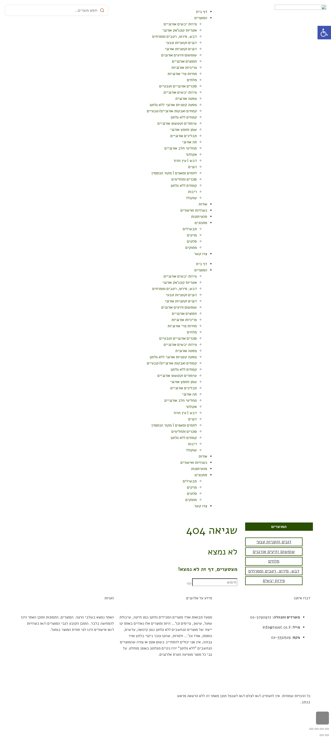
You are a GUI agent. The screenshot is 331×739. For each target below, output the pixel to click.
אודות (203, 204)
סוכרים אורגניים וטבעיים (178, 86)
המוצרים (200, 17)
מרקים (192, 235)
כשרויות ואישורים (193, 210)
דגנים (192, 166)
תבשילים (190, 229)
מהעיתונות (199, 216)
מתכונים (201, 222)
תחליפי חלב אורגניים (180, 148)
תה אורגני (189, 142)
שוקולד (191, 197)
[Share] (322, 729)
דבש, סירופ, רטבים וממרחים (174, 36)
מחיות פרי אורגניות (182, 73)
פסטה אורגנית (186, 98)
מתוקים (191, 247)
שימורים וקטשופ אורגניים (177, 123)
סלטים (192, 241)
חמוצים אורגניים (184, 61)
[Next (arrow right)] (322, 735)
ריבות (192, 191)
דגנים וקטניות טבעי (181, 42)
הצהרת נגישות (299, 676)
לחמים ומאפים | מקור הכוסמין (174, 173)
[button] (324, 32)
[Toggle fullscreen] (316, 729)
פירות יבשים (274, 581)
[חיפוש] (189, 583)
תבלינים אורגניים (183, 135)
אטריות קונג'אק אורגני (179, 30)
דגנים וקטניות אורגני (181, 48)
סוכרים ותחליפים (184, 179)
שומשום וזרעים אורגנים (179, 55)
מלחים (192, 80)
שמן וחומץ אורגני (183, 129)
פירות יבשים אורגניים (180, 24)
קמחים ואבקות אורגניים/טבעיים (172, 111)
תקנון (306, 656)
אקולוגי (191, 154)
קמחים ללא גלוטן (183, 117)
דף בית (201, 11)
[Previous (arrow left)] (327, 735)
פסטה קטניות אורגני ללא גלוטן (173, 104)
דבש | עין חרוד (185, 160)
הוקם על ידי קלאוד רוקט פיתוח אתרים (134, 695)
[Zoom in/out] (311, 729)
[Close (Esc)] (327, 729)
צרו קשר (200, 253)
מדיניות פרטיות (298, 666)
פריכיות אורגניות (184, 67)
